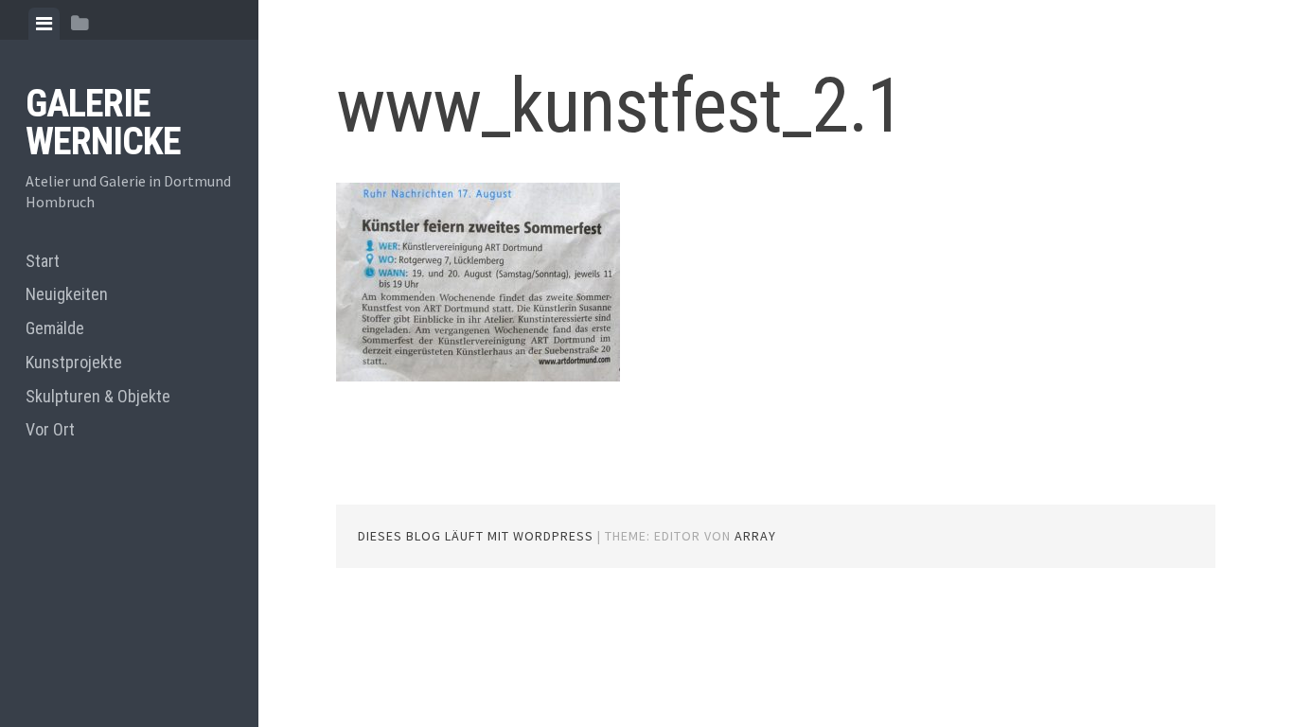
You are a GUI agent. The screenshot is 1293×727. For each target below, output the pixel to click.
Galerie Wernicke (103, 122)
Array (755, 535)
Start (43, 261)
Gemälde (55, 328)
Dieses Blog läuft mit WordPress (475, 535)
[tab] (44, 24)
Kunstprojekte (74, 362)
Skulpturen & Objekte (98, 396)
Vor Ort (50, 429)
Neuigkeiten (67, 294)
